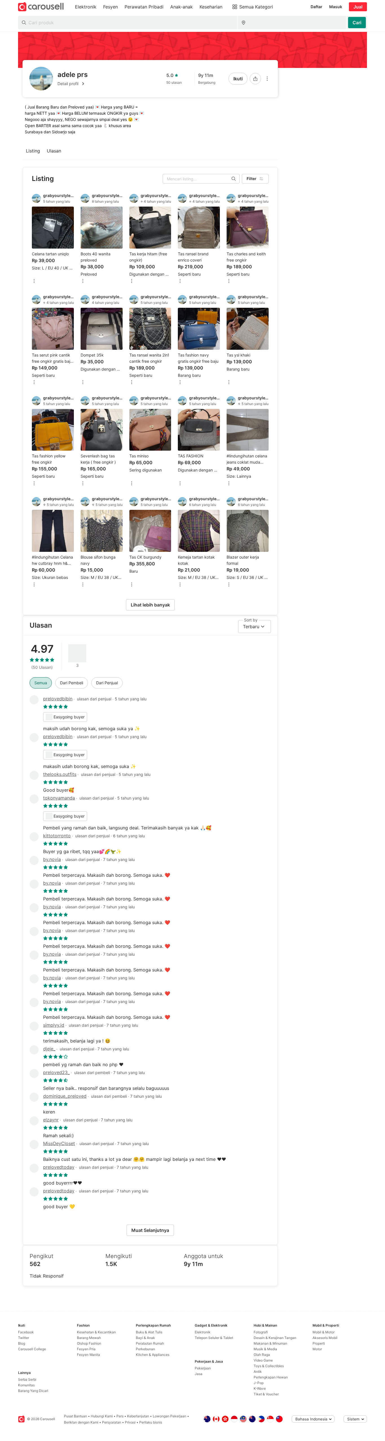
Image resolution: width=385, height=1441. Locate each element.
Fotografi (261, 1332)
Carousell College (32, 1349)
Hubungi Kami (102, 1416)
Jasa (198, 1374)
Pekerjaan (203, 1368)
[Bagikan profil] (255, 78)
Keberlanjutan (138, 1416)
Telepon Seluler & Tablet (214, 1338)
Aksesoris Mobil (325, 1338)
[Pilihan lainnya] (267, 79)
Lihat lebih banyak (150, 605)
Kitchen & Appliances (152, 1355)
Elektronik (203, 1332)
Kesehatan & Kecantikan (96, 1332)
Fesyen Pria (86, 1349)
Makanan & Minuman (270, 1343)
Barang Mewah (89, 1338)
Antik (258, 1371)
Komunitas (26, 1385)
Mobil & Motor (324, 1332)
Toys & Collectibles (269, 1366)
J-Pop (259, 1383)
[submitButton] (357, 22)
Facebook (26, 1332)
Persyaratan (111, 1422)
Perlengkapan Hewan (271, 1377)
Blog (21, 1343)
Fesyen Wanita (88, 1355)
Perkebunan (145, 1349)
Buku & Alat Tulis (149, 1332)
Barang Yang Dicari (33, 1391)
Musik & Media (265, 1349)
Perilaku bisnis (150, 1422)
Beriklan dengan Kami (81, 1422)
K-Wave (260, 1388)
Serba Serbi (27, 1379)
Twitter (23, 1338)
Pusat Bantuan (75, 1416)
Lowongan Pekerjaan (169, 1416)
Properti (319, 1343)
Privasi (130, 1422)
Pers (119, 1416)
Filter (251, 178)
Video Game (263, 1360)
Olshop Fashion (89, 1343)
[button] (72, 83)
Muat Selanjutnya (150, 1230)
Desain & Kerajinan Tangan (275, 1338)
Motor (317, 1349)
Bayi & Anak (145, 1338)
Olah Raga (262, 1355)
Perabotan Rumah (150, 1343)
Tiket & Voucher (266, 1394)
